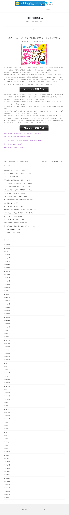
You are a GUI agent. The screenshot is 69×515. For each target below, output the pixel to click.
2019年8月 (7, 494)
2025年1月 (7, 291)
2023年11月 (7, 337)
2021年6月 (7, 432)
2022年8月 (7, 386)
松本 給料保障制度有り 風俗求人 (13, 144)
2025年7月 (7, 271)
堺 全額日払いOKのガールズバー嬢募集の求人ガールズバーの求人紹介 (23, 140)
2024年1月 (7, 330)
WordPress (44, 509)
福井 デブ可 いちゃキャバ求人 (13, 216)
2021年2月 (7, 445)
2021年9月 (7, 422)
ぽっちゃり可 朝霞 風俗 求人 (11, 177)
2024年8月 (7, 307)
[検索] (64, 9)
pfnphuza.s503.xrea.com (40, 41)
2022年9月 (7, 383)
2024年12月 (7, 294)
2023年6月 (7, 353)
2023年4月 (7, 360)
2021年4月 (7, 438)
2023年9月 (7, 343)
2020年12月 (7, 452)
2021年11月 (7, 415)
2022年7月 (7, 389)
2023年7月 (7, 350)
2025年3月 (7, 284)
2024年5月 (7, 317)
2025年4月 (7, 281)
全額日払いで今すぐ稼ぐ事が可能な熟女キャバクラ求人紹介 (20, 209)
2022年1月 (7, 409)
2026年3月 (7, 245)
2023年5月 (7, 356)
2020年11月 (7, 455)
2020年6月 (7, 471)
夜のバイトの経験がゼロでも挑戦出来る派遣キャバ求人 (19, 200)
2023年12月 (7, 333)
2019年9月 (7, 491)
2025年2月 (7, 287)
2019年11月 (7, 484)
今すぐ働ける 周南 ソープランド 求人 (14, 219)
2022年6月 (7, 392)
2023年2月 (7, 366)
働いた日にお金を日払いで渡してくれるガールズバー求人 (19, 226)
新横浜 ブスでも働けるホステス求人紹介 (15, 193)
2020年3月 (7, 481)
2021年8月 (7, 425)
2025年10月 (7, 261)
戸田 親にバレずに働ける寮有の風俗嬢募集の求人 (17, 137)
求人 (34, 29)
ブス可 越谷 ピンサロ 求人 (11, 203)
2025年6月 (7, 274)
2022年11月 (7, 376)
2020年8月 (7, 465)
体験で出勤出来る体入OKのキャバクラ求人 (15, 196)
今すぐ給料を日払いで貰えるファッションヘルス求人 (18, 173)
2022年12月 (7, 373)
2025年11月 (7, 258)
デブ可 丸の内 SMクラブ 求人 (12, 229)
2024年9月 (7, 304)
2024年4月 (7, 320)
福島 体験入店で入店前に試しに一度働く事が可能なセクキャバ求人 (22, 133)
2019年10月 (7, 488)
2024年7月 (7, 310)
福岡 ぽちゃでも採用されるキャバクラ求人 (53, 161)
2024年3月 (7, 323)
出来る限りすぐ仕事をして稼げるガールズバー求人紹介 (19, 213)
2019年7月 (7, 498)
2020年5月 (7, 475)
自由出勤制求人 (34, 18)
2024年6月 (7, 314)
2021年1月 (7, 448)
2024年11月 (7, 297)
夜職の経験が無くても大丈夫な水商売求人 (15, 170)
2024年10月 (7, 300)
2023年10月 (7, 340)
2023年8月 (7, 346)
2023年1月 (7, 369)
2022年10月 (7, 379)
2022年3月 (7, 402)
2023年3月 (7, 363)
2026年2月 (7, 248)
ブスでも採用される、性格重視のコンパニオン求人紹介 (19, 183)
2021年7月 (7, 429)
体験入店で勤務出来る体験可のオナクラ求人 (16, 223)
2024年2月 (7, 327)
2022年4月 (7, 399)
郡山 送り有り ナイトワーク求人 (13, 147)
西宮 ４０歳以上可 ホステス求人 (13, 206)
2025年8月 (7, 268)
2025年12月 (7, 254)
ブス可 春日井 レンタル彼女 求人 (13, 232)
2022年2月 (7, 406)
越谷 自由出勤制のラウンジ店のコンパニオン (16, 161)
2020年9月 (7, 461)
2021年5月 (7, 435)
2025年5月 (7, 277)
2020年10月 (7, 458)
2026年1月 (7, 251)
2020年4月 (7, 478)
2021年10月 (7, 419)
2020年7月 (7, 468)
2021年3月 (7, 442)
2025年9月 (7, 264)
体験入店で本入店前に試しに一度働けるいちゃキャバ (18, 180)
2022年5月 (7, 396)
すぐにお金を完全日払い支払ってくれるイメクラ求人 (18, 186)
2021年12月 (7, 412)
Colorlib (33, 509)
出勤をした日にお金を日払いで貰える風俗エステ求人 (18, 190)
